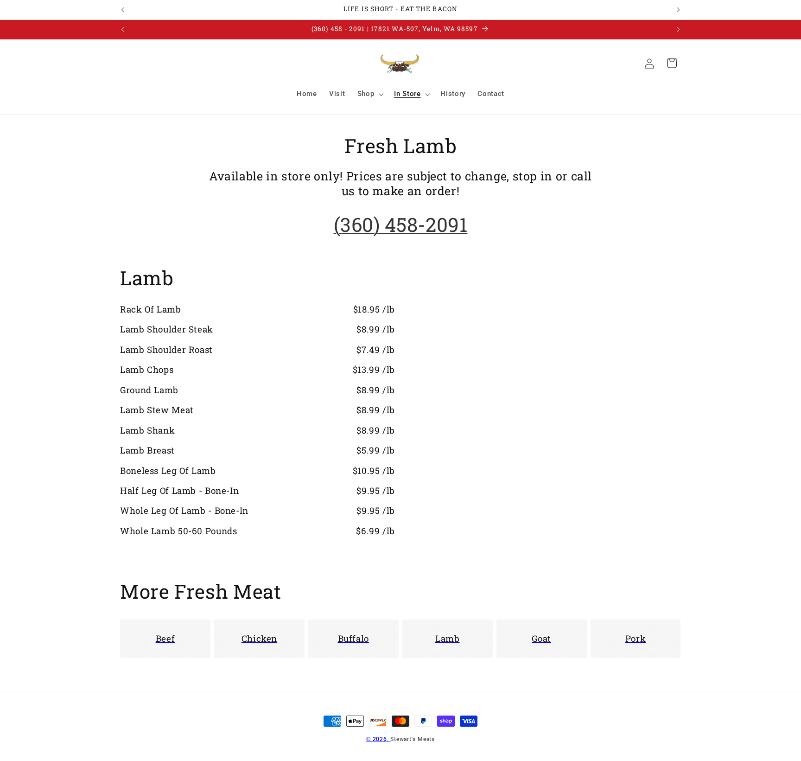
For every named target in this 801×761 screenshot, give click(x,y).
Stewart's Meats (412, 739)
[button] (369, 94)
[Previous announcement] (123, 9)
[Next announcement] (678, 9)
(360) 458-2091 (401, 224)
